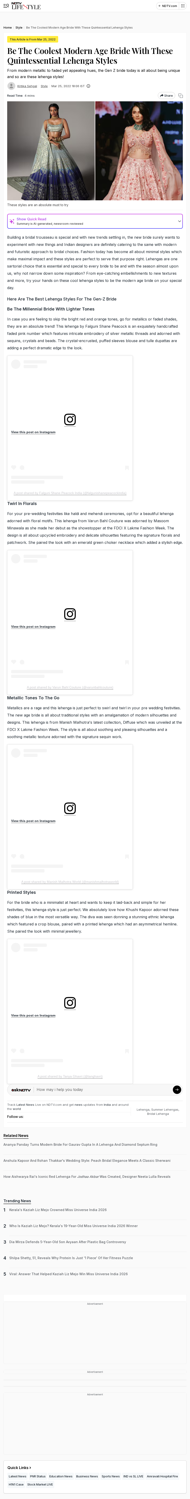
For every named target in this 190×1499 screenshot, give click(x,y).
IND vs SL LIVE (133, 1476)
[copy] (180, 95)
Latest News (25, 1104)
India (108, 1104)
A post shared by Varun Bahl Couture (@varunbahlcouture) (70, 687)
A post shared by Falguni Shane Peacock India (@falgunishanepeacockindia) (70, 493)
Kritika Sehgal (27, 86)
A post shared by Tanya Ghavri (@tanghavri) (70, 1076)
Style (44, 86)
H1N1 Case (16, 1484)
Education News (61, 1476)
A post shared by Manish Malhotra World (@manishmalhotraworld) (70, 882)
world (17, 1109)
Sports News (111, 1476)
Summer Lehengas (164, 1109)
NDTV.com (169, 6)
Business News (87, 1476)
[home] (26, 6)
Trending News (17, 1201)
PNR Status (38, 1476)
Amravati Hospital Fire (162, 1476)
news (78, 1104)
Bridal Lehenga (158, 1114)
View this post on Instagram (33, 432)
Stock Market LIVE (40, 1484)
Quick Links (17, 1467)
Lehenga (143, 1109)
